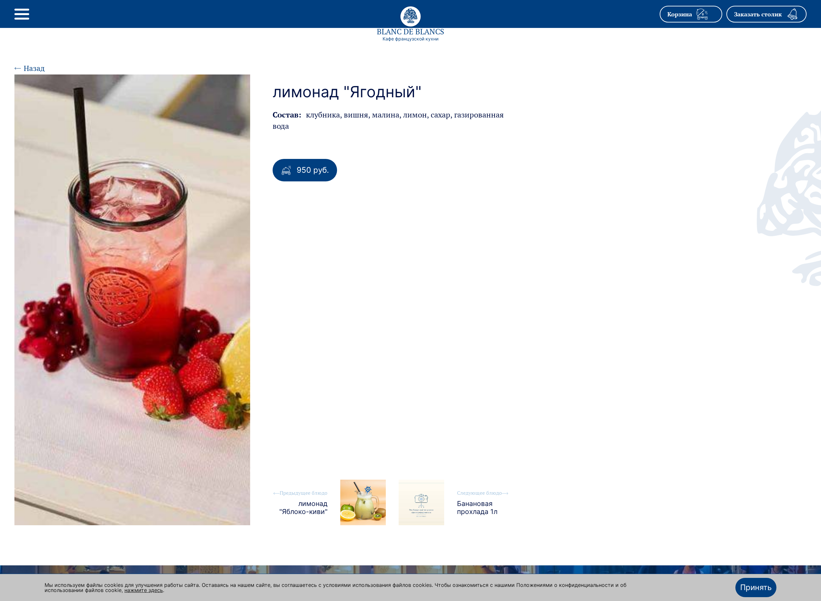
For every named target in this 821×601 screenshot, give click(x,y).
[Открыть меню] (21, 14)
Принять (756, 587)
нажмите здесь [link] (143, 590)
